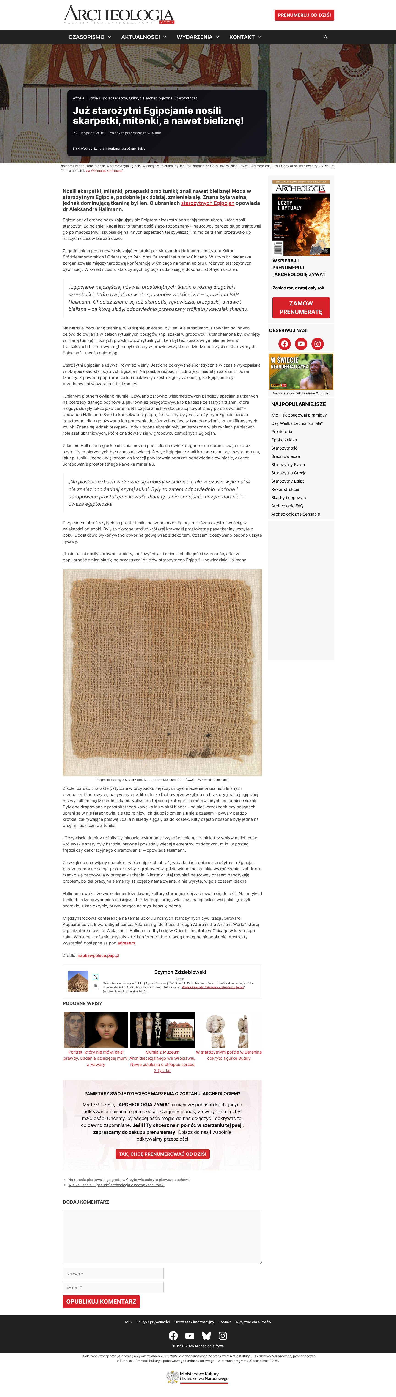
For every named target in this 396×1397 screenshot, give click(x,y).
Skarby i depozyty (288, 497)
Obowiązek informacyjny (194, 1322)
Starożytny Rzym (288, 464)
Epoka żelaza (284, 439)
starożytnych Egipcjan (207, 203)
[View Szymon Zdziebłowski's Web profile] (95, 985)
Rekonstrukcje (285, 489)
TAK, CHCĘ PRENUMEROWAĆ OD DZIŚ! (162, 1154)
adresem (126, 943)
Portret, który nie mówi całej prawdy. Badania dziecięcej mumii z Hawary (96, 1058)
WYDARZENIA (195, 37)
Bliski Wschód (82, 148)
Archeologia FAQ (287, 505)
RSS (128, 1322)
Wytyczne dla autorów (253, 1322)
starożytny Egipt (133, 148)
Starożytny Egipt (287, 481)
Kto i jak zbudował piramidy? (299, 415)
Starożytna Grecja (288, 472)
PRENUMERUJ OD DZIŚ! (304, 15)
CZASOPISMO (86, 37)
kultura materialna (107, 148)
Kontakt (225, 1322)
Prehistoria (281, 431)
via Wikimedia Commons (104, 171)
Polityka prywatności (153, 1322)
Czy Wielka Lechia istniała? (297, 423)
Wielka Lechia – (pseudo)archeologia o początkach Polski (116, 1185)
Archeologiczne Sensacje (295, 514)
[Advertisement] (301, 590)
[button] (325, 37)
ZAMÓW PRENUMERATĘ (301, 308)
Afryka (78, 98)
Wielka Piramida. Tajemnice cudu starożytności (213, 987)
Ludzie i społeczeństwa (106, 98)
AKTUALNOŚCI (140, 37)
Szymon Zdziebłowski (180, 972)
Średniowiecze (285, 456)
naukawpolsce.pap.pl (98, 955)
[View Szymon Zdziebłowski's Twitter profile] (95, 977)
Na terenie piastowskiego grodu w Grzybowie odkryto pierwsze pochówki (129, 1179)
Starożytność (186, 98)
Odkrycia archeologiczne (150, 98)
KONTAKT (242, 37)
